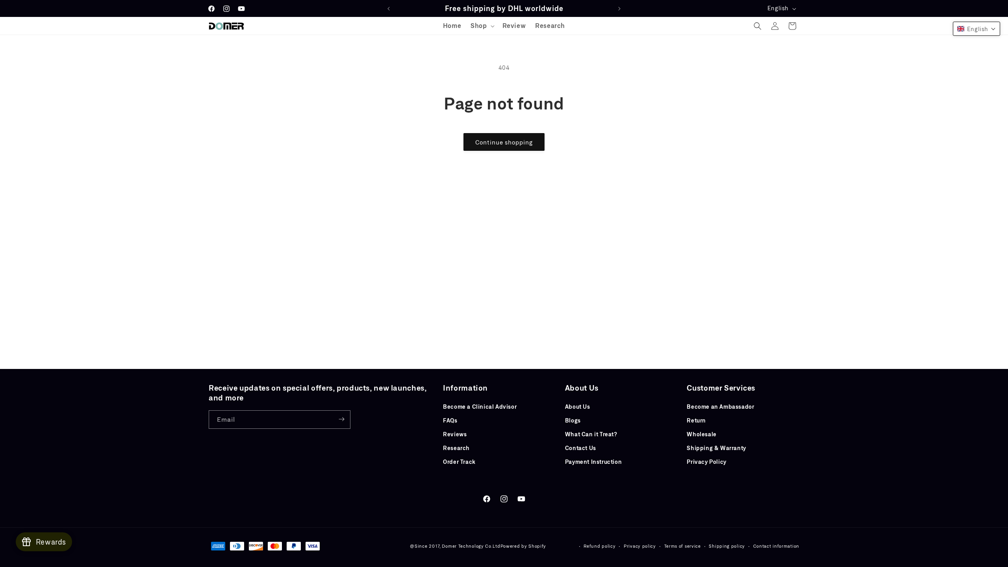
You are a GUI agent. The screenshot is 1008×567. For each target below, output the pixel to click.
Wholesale (701, 433)
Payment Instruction (593, 461)
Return (696, 420)
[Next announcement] (619, 8)
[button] (481, 26)
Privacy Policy (706, 461)
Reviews (455, 433)
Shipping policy (727, 545)
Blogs (573, 420)
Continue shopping (504, 142)
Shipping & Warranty (716, 448)
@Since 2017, (425, 545)
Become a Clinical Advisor (480, 406)
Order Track (459, 461)
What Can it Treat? (591, 433)
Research (456, 448)
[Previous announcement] (388, 8)
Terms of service (682, 545)
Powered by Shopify (523, 545)
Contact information (776, 545)
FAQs (450, 420)
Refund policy (599, 545)
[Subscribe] (341, 419)
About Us (577, 406)
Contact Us (580, 448)
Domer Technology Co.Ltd (471, 545)
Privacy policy (640, 545)
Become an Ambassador (720, 406)
